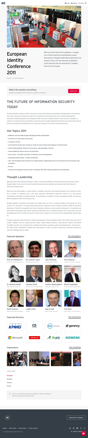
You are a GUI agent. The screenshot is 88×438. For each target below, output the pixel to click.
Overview (10, 375)
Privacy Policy (22, 428)
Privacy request (33, 428)
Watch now (73, 91)
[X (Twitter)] (84, 428)
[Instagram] (73, 428)
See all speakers (74, 236)
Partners (9, 382)
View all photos (75, 347)
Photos (9, 386)
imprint (5, 428)
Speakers (9, 379)
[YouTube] (77, 428)
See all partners (74, 317)
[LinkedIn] (70, 428)
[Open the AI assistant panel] (83, 433)
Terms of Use (12, 428)
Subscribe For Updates (76, 417)
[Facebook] (81, 428)
